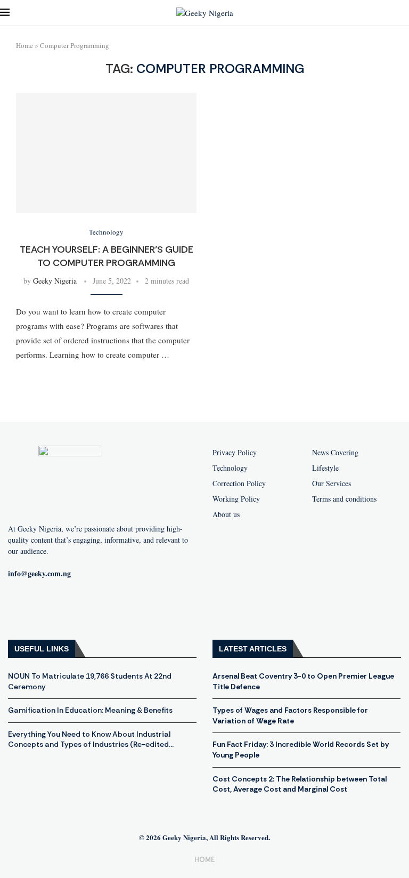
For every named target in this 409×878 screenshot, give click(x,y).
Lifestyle (325, 468)
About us (226, 514)
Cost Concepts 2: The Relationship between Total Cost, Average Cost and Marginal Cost (299, 784)
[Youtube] (55, 608)
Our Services (331, 483)
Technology (230, 468)
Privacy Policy (234, 452)
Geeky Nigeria (55, 281)
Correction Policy (239, 483)
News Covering (335, 452)
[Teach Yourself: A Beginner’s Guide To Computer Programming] (106, 153)
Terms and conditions (344, 499)
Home (24, 45)
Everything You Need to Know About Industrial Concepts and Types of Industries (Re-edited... (91, 739)
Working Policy (236, 499)
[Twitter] (89, 608)
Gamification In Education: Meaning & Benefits (90, 710)
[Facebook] (21, 608)
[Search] (403, 13)
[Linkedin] (123, 608)
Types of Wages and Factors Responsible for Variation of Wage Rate (290, 715)
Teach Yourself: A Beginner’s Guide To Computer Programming (106, 256)
